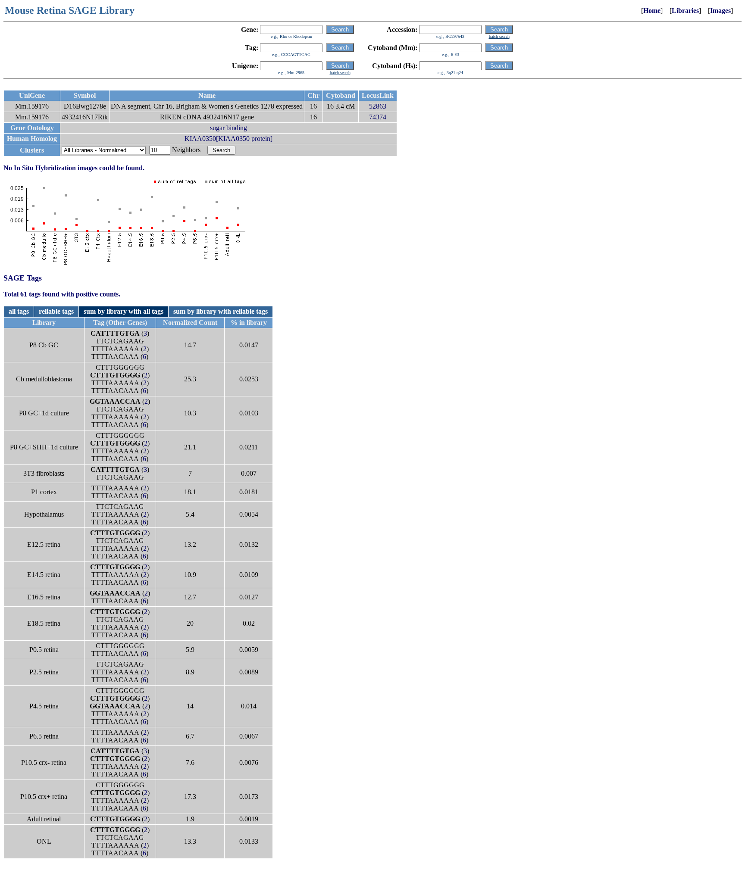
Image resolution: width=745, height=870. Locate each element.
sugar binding (228, 127)
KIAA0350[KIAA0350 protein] (228, 138)
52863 (377, 106)
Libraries (685, 10)
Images (720, 10)
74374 (377, 117)
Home (651, 10)
